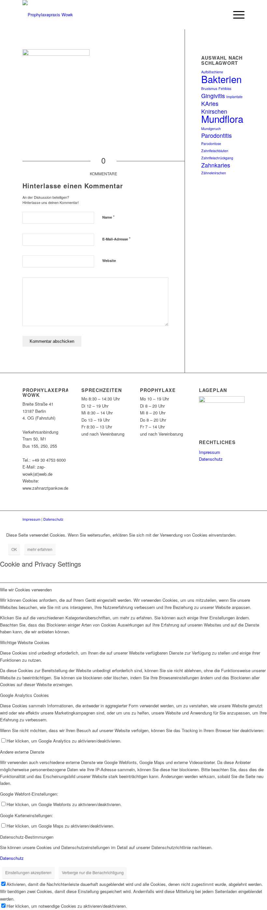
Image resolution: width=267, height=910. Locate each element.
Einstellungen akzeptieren (28, 872)
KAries (209, 103)
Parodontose (211, 143)
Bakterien (221, 79)
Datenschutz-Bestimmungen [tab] (26, 837)
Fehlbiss (224, 88)
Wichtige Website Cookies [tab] (24, 642)
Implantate (234, 96)
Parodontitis (216, 135)
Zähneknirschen (213, 172)
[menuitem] (220, 14)
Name (108, 217)
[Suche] (220, 14)
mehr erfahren (39, 549)
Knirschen (214, 111)
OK (14, 549)
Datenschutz (211, 459)
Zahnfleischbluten (214, 150)
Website (109, 260)
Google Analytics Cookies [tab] (24, 695)
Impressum (209, 452)
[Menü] (236, 14)
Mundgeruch (211, 128)
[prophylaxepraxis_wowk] (47, 14)
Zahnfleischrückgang (217, 157)
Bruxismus (209, 88)
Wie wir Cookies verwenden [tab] (26, 589)
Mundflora (222, 118)
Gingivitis (213, 96)
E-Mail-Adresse (116, 239)
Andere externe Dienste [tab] (22, 752)
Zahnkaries (215, 165)
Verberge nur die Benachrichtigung (93, 872)
